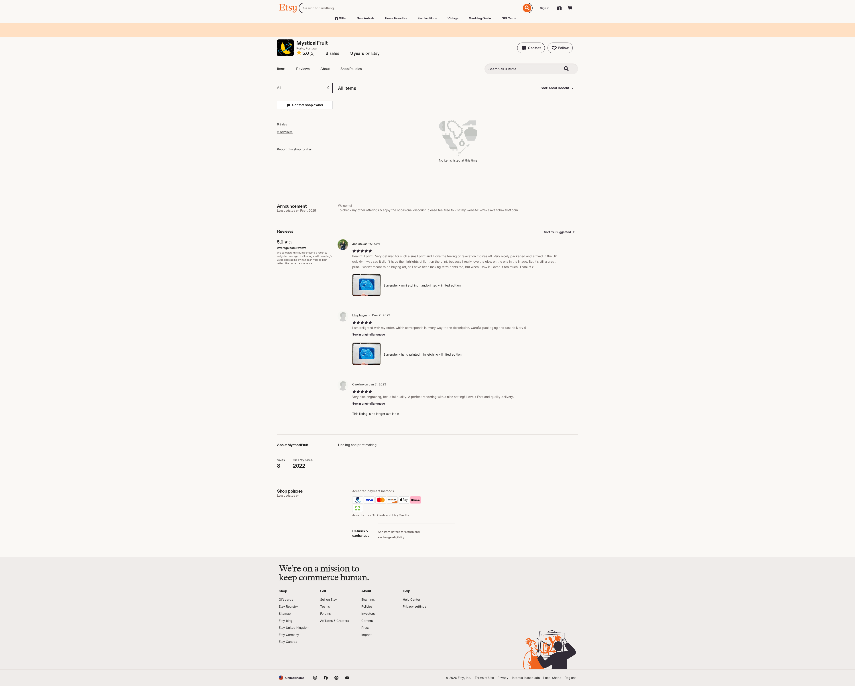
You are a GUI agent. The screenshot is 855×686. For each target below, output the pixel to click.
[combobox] (410, 8)
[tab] (304, 88)
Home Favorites (396, 18)
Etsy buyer (359, 315)
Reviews (303, 69)
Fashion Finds (427, 18)
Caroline (358, 384)
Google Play (327, 656)
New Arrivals (365, 18)
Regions (570, 678)
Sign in (544, 8)
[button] (531, 48)
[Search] (527, 8)
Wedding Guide (480, 18)
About (325, 69)
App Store (294, 656)
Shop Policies (351, 69)
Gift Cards (509, 18)
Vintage (453, 18)
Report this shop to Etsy (294, 149)
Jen (355, 244)
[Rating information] (299, 53)
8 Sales (282, 124)
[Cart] (570, 8)
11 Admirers (285, 132)
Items (281, 69)
